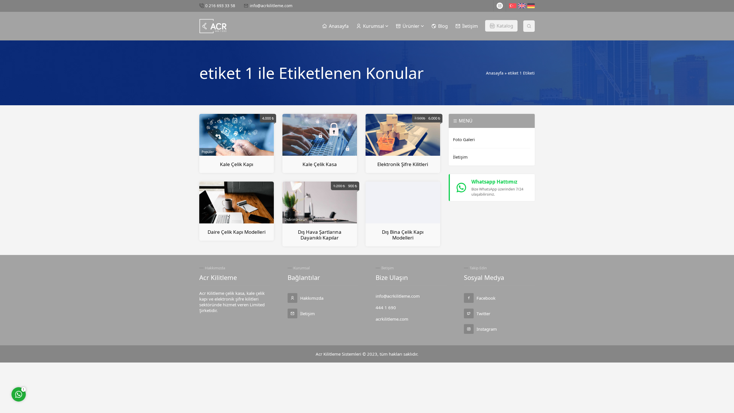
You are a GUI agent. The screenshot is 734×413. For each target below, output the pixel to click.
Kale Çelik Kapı (236, 164)
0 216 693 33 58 (220, 5)
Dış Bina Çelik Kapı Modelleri (402, 235)
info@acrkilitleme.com (271, 5)
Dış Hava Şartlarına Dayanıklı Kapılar (319, 235)
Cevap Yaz (54, 371)
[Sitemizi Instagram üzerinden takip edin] (500, 6)
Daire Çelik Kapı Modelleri (237, 232)
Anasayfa (494, 73)
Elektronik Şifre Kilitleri (402, 164)
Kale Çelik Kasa (319, 164)
